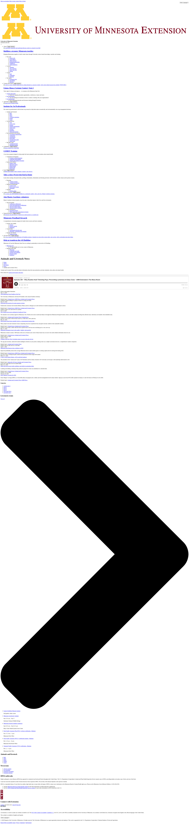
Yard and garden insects (15, 206)
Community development (12, 156)
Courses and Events (8, 83)
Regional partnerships (14, 62)
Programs (11, 76)
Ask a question (12, 68)
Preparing (8, 180)
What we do (12, 58)
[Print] (94, 791)
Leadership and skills (14, 251)
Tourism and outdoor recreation (16, 160)
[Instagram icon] (4, 806)
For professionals (10, 99)
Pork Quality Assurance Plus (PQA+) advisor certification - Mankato (20, 731)
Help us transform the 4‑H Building (17, 240)
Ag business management (15, 134)
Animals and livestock (11, 111)
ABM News (18, 299)
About (5, 46)
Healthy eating (12, 191)
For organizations (10, 96)
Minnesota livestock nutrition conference (13, 723)
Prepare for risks (13, 234)
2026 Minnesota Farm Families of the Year (10, 294)
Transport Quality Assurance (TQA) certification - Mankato (17, 746)
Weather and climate (11, 232)
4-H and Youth (7, 235)
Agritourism (12, 135)
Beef (10, 113)
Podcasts (11, 82)
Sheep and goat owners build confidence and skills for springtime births (17, 366)
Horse (10, 115)
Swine (10, 119)
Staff (10, 74)
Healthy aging (12, 163)
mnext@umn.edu (16, 804)
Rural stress (12, 168)
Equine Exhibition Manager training (12, 711)
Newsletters (12, 80)
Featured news (11, 299)
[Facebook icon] (1, 806)
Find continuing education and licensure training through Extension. (25, 100)
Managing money (13, 164)
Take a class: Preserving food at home (18, 175)
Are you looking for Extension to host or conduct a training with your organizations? (29, 97)
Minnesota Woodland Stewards (15, 218)
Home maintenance (11, 209)
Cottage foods (12, 185)
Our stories (9, 78)
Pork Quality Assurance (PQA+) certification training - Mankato (18, 738)
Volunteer (11, 67)
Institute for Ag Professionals (15, 106)
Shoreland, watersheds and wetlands (17, 231)
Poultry (11, 118)
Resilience (11, 255)
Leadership (12, 75)
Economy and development (15, 158)
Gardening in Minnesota (15, 204)
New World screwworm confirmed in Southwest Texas (13, 312)
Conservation (9, 228)
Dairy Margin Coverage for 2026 (8, 375)
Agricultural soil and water (15, 230)
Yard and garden (10, 202)
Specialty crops (10, 142)
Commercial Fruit (13, 143)
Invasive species (13, 226)
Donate (11, 71)
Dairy (10, 114)
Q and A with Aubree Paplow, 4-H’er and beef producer (14, 357)
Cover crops (12, 123)
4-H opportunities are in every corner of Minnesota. (21, 247)
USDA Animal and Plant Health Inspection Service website (21, 788)
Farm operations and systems (13, 133)
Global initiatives (13, 64)
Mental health (12, 166)
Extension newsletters (9, 771)
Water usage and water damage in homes (18, 212)
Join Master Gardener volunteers (16, 197)
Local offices (12, 59)
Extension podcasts (8, 772)
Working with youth (11, 248)
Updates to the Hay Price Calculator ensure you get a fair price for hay (17, 339)
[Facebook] (94, 793)
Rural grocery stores (14, 187)
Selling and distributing (11, 184)
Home (5, 262)
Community (6, 146)
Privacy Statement (20, 822)
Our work (8, 56)
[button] (22, 48)
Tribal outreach (12, 60)
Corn (10, 122)
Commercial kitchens (14, 183)
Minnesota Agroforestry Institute (11, 716)
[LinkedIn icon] (5, 806)
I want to (8, 66)
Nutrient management (14, 126)
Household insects (13, 210)
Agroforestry (12, 137)
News (5, 266)
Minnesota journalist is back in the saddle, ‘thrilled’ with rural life (16, 330)
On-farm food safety (14, 139)
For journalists (7, 770)
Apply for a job (13, 70)
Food (5, 170)
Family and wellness (11, 162)
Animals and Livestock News (28, 299)
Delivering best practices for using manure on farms (13, 303)
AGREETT (12, 63)
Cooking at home (13, 181)
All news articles (7, 768)
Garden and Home (8, 192)
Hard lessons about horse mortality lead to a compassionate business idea (17, 321)
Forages (11, 125)
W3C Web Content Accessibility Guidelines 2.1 (42, 812)
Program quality (13, 253)
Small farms (12, 141)
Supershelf (11, 188)
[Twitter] (94, 796)
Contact (8, 72)
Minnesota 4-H (10, 245)
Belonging (11, 249)
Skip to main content (14, 1)
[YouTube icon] (2, 806)
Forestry (11, 225)
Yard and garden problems (15, 208)
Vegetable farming (13, 145)
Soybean (11, 129)
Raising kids (12, 167)
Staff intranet (29, 822)
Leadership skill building (15, 159)
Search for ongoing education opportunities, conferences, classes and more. (26, 95)
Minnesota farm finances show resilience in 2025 (12, 348)
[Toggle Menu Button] (1, 44)
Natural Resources (8, 213)
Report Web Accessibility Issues (8, 822)
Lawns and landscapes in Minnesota (17, 205)
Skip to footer (22, 1)
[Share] (94, 798)
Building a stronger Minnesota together (18, 51)
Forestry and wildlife (11, 223)
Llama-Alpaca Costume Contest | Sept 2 (19, 88)
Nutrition (8, 189)
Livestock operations (14, 117)
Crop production (10, 121)
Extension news (13, 79)
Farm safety (12, 138)
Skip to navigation (5, 1)
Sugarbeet (11, 130)
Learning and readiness (14, 252)
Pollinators (11, 227)
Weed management (13, 131)
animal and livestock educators (16, 272)
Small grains (12, 127)
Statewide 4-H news (12, 362)
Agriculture (6, 101)
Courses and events (11, 93)
